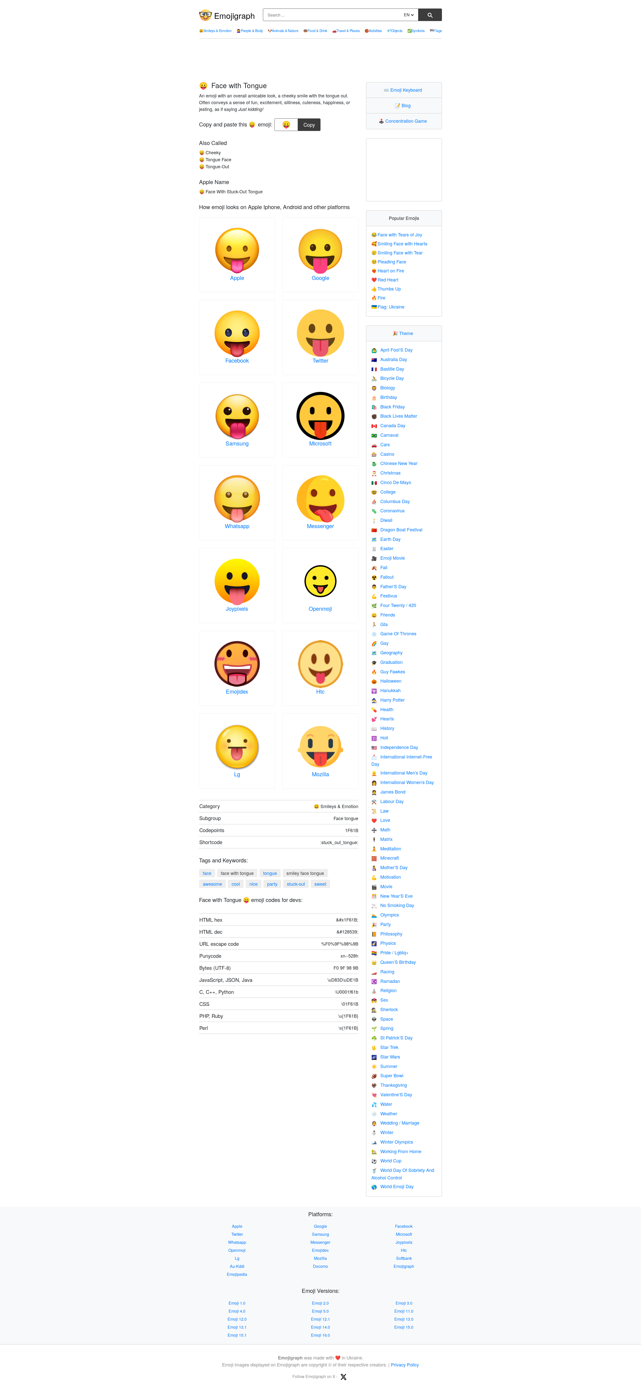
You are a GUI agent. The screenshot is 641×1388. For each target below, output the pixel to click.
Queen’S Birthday (393, 962)
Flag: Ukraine (388, 306)
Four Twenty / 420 (393, 605)
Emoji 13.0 (403, 1319)
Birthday (384, 397)
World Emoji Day (392, 1186)
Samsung (237, 443)
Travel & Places (346, 30)
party (272, 883)
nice (253, 883)
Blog (404, 105)
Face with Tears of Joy (396, 234)
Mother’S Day (389, 867)
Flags (435, 30)
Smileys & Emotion (215, 30)
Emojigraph (234, 15)
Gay (380, 643)
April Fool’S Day (392, 349)
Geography (387, 652)
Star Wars (385, 1056)
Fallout (382, 576)
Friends (383, 614)
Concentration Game (404, 120)
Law (380, 810)
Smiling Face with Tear (397, 252)
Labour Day (387, 801)
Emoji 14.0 (320, 1327)
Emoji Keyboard (404, 89)
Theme (404, 333)
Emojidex (237, 691)
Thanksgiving (389, 1085)
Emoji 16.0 (320, 1335)
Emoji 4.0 (237, 1311)
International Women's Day (402, 782)
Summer (384, 1066)
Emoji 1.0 (237, 1303)
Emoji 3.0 (404, 1303)
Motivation (386, 876)
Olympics (385, 914)
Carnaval (384, 434)
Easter (382, 548)
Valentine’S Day (391, 1094)
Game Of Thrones (393, 633)
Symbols (416, 30)
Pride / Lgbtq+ (390, 952)
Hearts (382, 718)
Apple (237, 277)
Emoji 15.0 (403, 1327)
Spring (382, 1028)
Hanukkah (386, 690)
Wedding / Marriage (395, 1122)
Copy (309, 123)
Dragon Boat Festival (396, 529)
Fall (379, 567)
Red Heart (385, 279)
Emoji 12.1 (320, 1319)
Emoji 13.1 (237, 1327)
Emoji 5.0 (320, 1311)
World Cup (386, 1160)
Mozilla (320, 774)
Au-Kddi (237, 1266)
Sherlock (384, 1009)
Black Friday (388, 406)
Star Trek (384, 1047)
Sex (379, 999)
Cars (380, 444)
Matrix (382, 839)
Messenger (320, 526)
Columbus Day (390, 501)
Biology (383, 387)
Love (380, 820)
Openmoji (320, 608)
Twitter (320, 360)
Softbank (404, 1258)
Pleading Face (388, 261)
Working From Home (396, 1151)
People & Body (249, 30)
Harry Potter (388, 699)
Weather (384, 1113)
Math (380, 829)
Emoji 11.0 (403, 1311)
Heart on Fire (387, 270)
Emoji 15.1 (237, 1335)
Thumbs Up (386, 288)
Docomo (320, 1266)
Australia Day (389, 359)
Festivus (384, 595)
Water (381, 1104)
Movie (381, 886)
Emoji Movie (388, 557)
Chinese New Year (394, 463)
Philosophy (386, 933)
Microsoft (320, 443)
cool (236, 883)
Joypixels (237, 608)
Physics (383, 943)
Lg (237, 774)
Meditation (386, 848)
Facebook (237, 360)
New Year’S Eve (392, 895)
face (207, 873)
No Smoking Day (392, 905)
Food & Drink (315, 30)
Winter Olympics (392, 1141)
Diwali (381, 520)
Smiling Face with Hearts (399, 243)
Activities (373, 30)
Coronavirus (388, 510)
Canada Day (388, 425)
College (383, 491)
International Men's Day (399, 772)
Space (382, 1018)
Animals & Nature (283, 30)
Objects (395, 30)
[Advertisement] (320, 60)
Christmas (386, 472)
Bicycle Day (387, 378)
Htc (320, 691)
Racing (382, 971)
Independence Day (394, 747)
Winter (382, 1132)
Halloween (386, 680)
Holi (379, 737)
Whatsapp (237, 526)
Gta (379, 624)
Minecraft (385, 857)
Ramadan (385, 981)
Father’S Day (388, 586)
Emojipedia (237, 1274)
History (382, 728)
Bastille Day (387, 368)
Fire (378, 297)
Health (382, 709)
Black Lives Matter (394, 415)
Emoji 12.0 (237, 1319)
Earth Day (386, 539)
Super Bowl (387, 1075)
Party (381, 924)
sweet (320, 883)
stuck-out (296, 883)
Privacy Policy (405, 1364)
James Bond (388, 791)
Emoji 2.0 (320, 1303)
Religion (384, 990)
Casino (382, 453)
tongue (270, 873)
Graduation (387, 662)
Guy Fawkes (388, 671)
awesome (212, 883)
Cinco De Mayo (391, 482)
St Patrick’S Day (392, 1037)
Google (320, 277)
